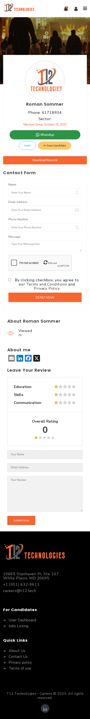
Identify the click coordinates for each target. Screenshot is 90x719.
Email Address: (18, 202)
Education (22, 386)
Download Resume (45, 160)
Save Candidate (56, 145)
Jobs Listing (18, 626)
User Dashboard (22, 620)
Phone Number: (18, 219)
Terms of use (20, 668)
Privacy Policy (47, 288)
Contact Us (18, 656)
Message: (14, 237)
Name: (12, 185)
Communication (27, 402)
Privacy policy (20, 662)
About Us (17, 651)
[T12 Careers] (24, 8)
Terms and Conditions (46, 284)
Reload (52, 263)
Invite (27, 145)
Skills (18, 394)
